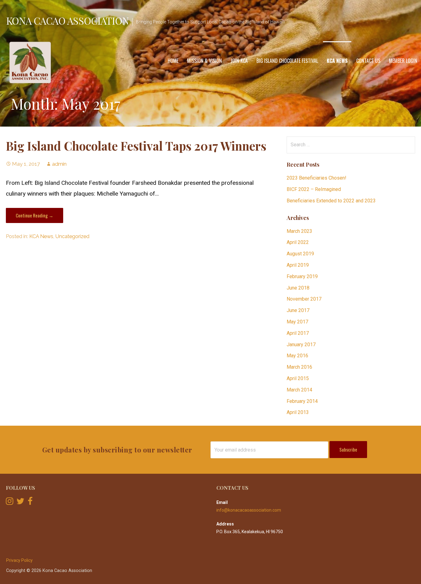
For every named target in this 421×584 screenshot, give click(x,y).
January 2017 (301, 344)
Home (173, 60)
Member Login (403, 60)
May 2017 (297, 322)
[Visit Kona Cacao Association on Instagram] (9, 502)
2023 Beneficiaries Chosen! (316, 178)
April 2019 (298, 265)
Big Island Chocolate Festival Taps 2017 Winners (136, 146)
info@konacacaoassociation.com (248, 510)
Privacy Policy (19, 560)
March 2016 (299, 367)
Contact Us (368, 60)
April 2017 (298, 333)
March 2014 (299, 390)
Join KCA (239, 60)
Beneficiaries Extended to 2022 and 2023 (331, 201)
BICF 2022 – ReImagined (314, 189)
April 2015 (298, 378)
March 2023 (299, 231)
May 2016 (297, 356)
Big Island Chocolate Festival (287, 60)
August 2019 (300, 254)
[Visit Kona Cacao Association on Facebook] (30, 502)
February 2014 (302, 401)
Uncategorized (72, 236)
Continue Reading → (34, 215)
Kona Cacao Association (67, 20)
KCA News (337, 60)
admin (59, 164)
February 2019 (302, 276)
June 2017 (298, 310)
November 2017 (304, 299)
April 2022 (298, 242)
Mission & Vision (204, 60)
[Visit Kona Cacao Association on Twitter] (20, 502)
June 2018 (298, 288)
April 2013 (298, 412)
